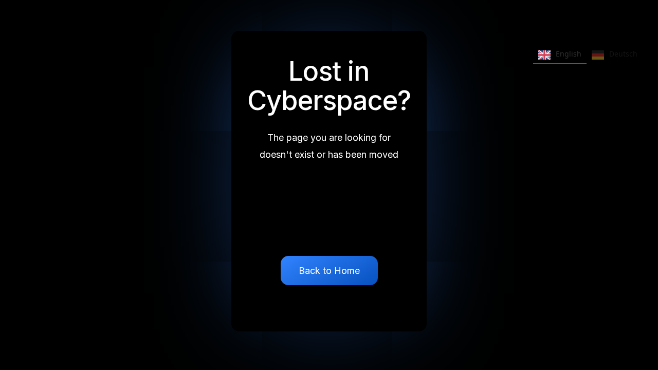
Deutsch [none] (623, 54)
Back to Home (329, 270)
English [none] (568, 54)
